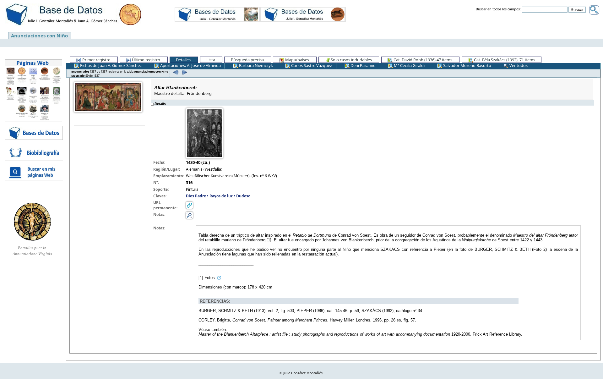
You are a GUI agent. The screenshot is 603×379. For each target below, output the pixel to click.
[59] (183, 72)
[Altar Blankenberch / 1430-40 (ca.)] (108, 96)
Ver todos (518, 65)
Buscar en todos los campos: (498, 9)
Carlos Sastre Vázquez (311, 65)
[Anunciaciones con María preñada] (217, 14)
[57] (175, 72)
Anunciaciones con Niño (39, 35)
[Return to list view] (109, 122)
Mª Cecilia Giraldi (409, 65)
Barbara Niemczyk (255, 65)
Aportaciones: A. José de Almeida (190, 65)
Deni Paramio (363, 65)
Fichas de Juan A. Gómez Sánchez (110, 65)
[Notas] (189, 214)
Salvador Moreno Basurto (466, 65)
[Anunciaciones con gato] (302, 14)
